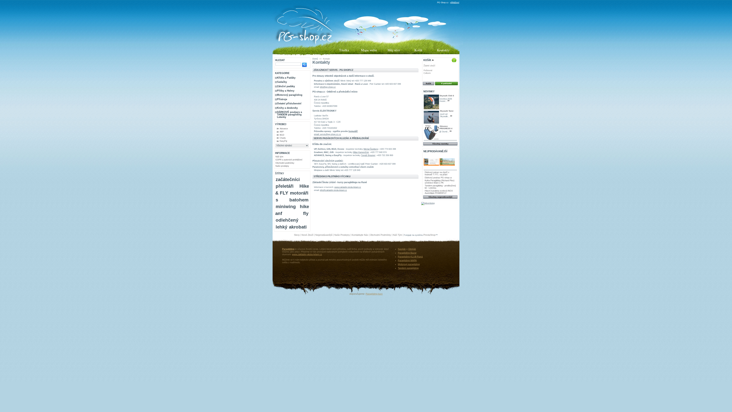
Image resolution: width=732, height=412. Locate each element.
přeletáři (285, 186)
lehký (281, 226)
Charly (283, 138)
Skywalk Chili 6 (447, 96)
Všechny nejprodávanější (440, 197)
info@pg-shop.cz (328, 87)
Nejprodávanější (435, 151)
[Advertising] (428, 203)
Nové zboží (307, 235)
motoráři (299, 193)
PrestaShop (429, 235)
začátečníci (288, 179)
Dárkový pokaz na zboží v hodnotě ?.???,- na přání (437, 173)
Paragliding (288, 249)
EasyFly (283, 141)
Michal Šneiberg (371, 149)
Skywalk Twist (446, 111)
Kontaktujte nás (360, 235)
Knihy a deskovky (287, 107)
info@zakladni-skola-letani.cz (333, 190)
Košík (418, 50)
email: (317, 134)
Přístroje (282, 99)
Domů (315, 59)
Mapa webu (369, 50)
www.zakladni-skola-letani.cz (347, 187)
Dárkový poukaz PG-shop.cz (438, 177)
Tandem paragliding (408, 268)
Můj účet (394, 50)
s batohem (292, 199)
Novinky (429, 91)
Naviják (402, 249)
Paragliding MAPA (407, 260)
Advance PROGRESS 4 (446, 127)
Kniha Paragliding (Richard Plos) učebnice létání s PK (439, 181)
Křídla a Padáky (286, 77)
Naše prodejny (282, 166)
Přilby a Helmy (285, 90)
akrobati (298, 226)
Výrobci (280, 124)
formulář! (353, 131)
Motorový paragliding (289, 94)
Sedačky (282, 81)
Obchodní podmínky (284, 163)
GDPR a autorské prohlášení (288, 160)
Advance (284, 128)
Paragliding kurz (374, 294)
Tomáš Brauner (368, 155)
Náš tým (279, 156)
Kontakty (443, 50)
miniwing (286, 206)
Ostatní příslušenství (289, 103)
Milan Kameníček (361, 152)
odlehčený (287, 220)
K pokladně (446, 83)
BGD (282, 135)
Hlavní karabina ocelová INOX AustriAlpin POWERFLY (439, 192)
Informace (282, 153)
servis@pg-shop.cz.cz (330, 134)
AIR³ (282, 131)
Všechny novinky (440, 144)
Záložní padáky (286, 86)
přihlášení (454, 2)
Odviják (412, 249)
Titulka (344, 50)
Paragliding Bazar (407, 253)
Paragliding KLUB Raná (410, 256)
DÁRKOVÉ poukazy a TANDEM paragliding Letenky (289, 114)
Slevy (297, 235)
